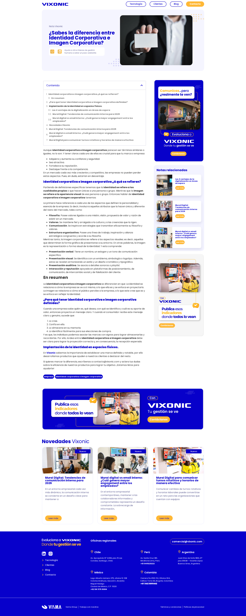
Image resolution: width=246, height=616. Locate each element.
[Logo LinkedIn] (44, 554)
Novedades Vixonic (59, 125)
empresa (48, 376)
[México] (92, 572)
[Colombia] (142, 572)
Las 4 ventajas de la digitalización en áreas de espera (81, 110)
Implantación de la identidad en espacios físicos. (75, 106)
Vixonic (51, 352)
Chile (97, 552)
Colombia (150, 572)
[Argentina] (179, 551)
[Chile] (92, 551)
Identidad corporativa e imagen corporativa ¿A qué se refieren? (83, 94)
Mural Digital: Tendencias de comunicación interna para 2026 (86, 114)
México (98, 572)
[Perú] (142, 551)
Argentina (188, 552)
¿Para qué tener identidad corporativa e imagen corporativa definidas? (88, 102)
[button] (52, 51)
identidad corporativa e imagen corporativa (79, 376)
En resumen (57, 98)
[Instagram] (51, 554)
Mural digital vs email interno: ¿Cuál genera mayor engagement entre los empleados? (93, 120)
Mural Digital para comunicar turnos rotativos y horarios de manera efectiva (91, 140)
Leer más (180, 188)
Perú (147, 552)
